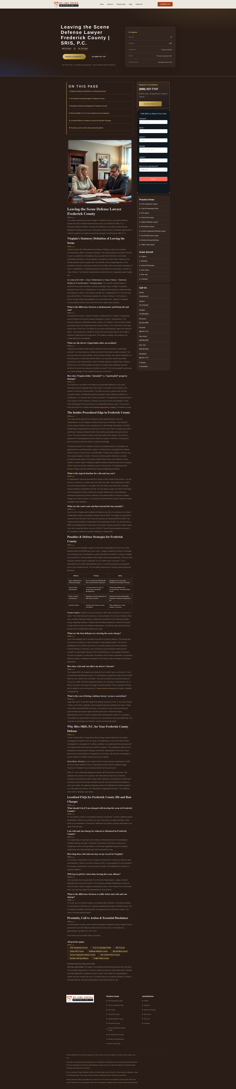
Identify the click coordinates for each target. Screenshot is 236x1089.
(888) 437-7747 (148, 88)
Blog (130, 4)
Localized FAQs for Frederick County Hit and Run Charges (91, 120)
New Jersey (143, 336)
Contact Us (139, 4)
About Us (110, 4)
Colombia (142, 362)
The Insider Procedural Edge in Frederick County (88, 98)
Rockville (142, 327)
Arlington (142, 310)
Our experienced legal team (90, 785)
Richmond (142, 319)
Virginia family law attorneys (106, 688)
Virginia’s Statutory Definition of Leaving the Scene (88, 91)
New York (142, 345)
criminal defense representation (99, 407)
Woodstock (142, 354)
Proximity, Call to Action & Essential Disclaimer (87, 128)
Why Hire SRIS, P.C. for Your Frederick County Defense (90, 113)
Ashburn (142, 301)
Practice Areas (121, 4)
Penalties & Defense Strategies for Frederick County (89, 106)
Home (102, 4)
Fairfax (141, 292)
